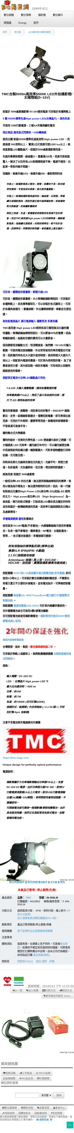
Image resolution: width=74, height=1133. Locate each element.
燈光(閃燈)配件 (17, 882)
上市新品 (27, 1073)
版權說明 (42, 1113)
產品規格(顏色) (41, 955)
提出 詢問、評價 (45, 961)
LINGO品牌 (43, 1073)
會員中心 (60, 1107)
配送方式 (67, 990)
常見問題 (57, 1113)
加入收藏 (33, 990)
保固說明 (9, 1113)
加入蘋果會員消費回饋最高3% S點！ (37, 918)
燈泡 (62, 882)
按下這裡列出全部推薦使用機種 (34, 931)
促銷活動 (11, 1073)
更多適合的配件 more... (59, 995)
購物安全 (26, 1113)
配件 (5, 32)
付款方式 (51, 990)
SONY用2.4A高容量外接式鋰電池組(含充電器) (39, 573)
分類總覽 (44, 1078)
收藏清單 (44, 1107)
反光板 (53, 882)
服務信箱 (44, 1119)
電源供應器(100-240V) (26, 605)
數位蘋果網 (10, 1107)
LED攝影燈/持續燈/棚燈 (39, 32)
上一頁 (18, 990)
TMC (28, 897)
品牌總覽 (10, 1078)
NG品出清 (27, 1078)
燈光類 (17, 32)
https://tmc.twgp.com (16, 757)
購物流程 (28, 1107)
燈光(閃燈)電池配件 (37, 882)
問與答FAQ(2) (25, 961)
